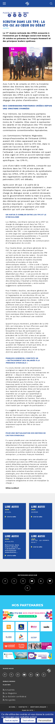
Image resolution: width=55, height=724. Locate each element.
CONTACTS (22, 707)
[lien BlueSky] (50, 581)
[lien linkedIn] (41, 581)
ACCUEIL (12, 707)
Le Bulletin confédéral (15, 697)
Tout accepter (11, 720)
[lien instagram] (23, 581)
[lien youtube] (32, 581)
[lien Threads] (27, 588)
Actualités (9, 690)
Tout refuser (28, 720)
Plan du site (27, 710)
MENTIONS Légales (38, 707)
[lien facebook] (5, 581)
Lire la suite (11, 517)
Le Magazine (10, 693)
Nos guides (9, 700)
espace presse (9, 681)
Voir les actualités (26, 616)
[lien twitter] (14, 581)
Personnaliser (44, 720)
